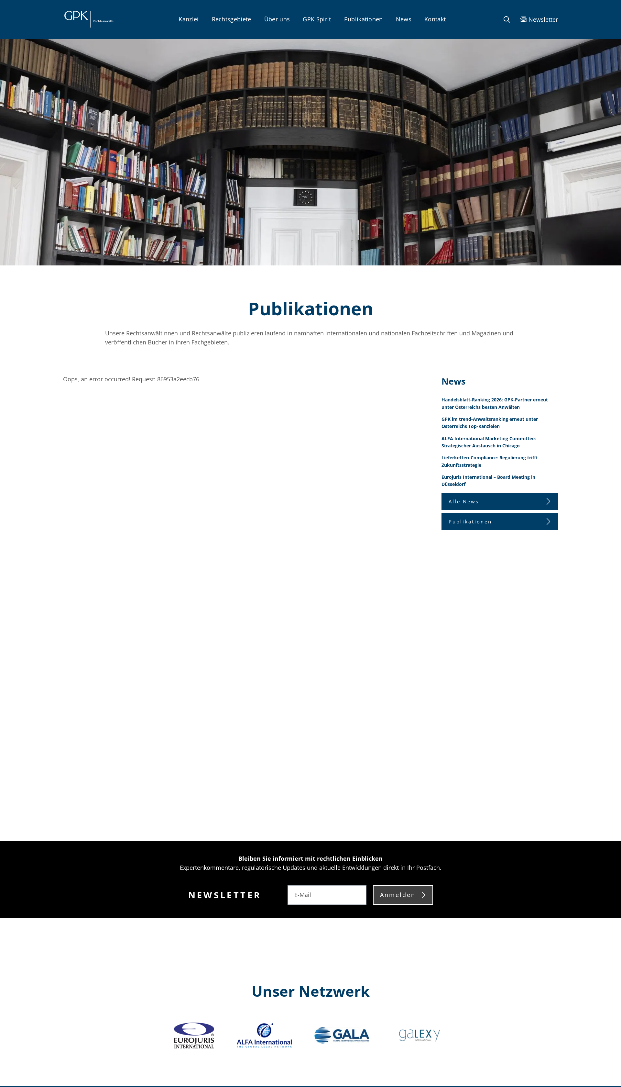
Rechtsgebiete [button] (231, 19)
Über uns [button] (277, 19)
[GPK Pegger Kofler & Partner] (88, 19)
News (403, 19)
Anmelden (398, 895)
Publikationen (363, 19)
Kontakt (435, 19)
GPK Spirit (317, 19)
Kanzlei (189, 19)
